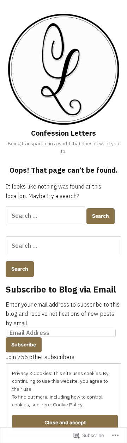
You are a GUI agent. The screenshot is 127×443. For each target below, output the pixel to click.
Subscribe (23, 344)
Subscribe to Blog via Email (61, 289)
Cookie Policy (68, 404)
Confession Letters (63, 133)
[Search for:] (46, 216)
